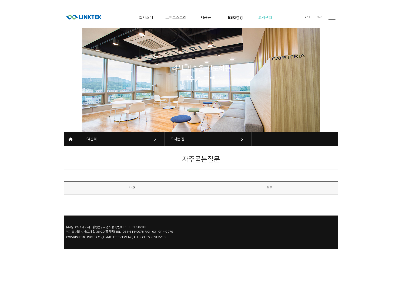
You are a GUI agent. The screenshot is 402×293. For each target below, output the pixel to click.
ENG (319, 17)
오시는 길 (177, 139)
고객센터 (90, 139)
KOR (307, 17)
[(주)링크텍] (84, 17)
